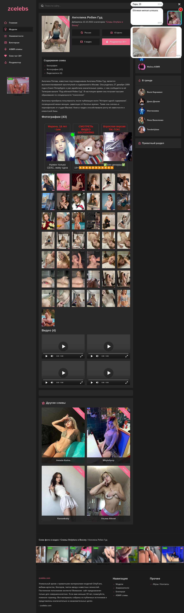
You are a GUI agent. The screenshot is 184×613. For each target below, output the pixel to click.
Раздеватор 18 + (118, 42)
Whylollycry (108, 460)
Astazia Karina (63, 460)
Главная (13, 23)
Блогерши (14, 42)
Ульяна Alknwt (108, 518)
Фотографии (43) (55, 69)
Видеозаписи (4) (54, 73)
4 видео (88, 42)
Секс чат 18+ (15, 56)
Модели (13, 29)
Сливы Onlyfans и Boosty (74, 540)
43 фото (118, 32)
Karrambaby (63, 518)
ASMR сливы (15, 49)
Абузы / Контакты (161, 584)
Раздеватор (15, 62)
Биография (52, 65)
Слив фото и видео (49, 540)
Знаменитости (16, 36)
